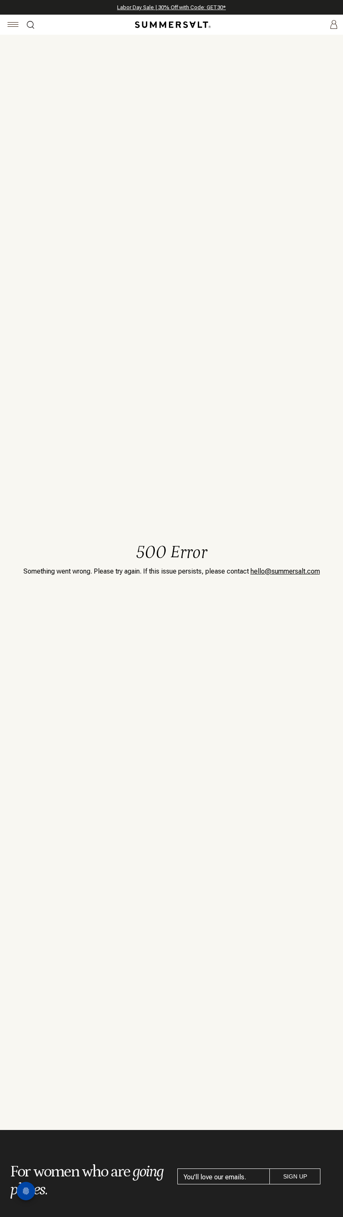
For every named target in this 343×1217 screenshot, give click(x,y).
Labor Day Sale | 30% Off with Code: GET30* (171, 7)
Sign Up (295, 1176)
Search (30, 26)
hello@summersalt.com (285, 571)
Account (333, 25)
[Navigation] (13, 25)
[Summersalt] (171, 24)
